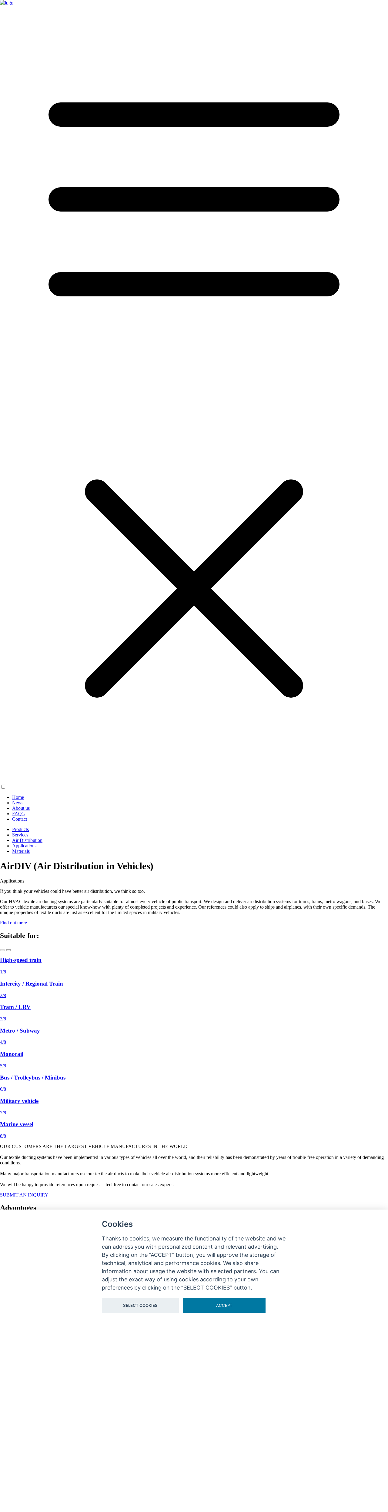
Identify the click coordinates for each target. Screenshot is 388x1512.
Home (18, 797)
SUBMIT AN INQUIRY (24, 1194)
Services (20, 834)
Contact (19, 819)
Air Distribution (27, 840)
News (17, 802)
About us (21, 808)
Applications (24, 845)
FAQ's (18, 813)
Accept (224, 1305)
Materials (21, 851)
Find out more (13, 922)
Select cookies (140, 1305)
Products (20, 829)
